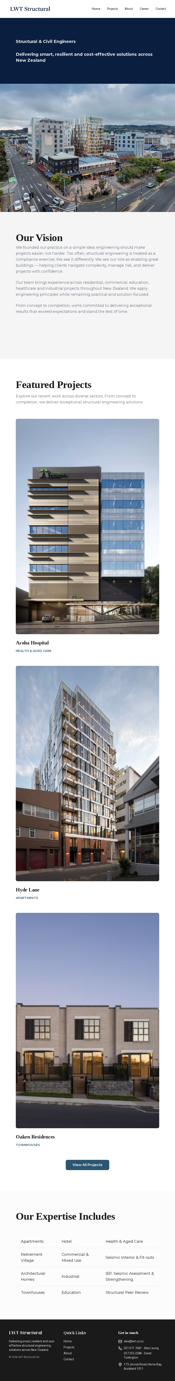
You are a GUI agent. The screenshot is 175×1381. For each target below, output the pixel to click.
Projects (112, 8)
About (129, 8)
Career (144, 8)
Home (96, 8)
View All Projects (87, 1165)
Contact (161, 8)
